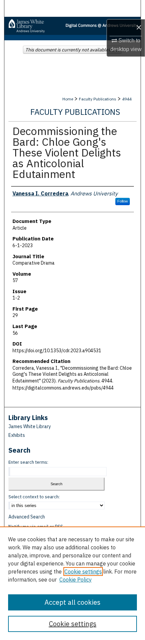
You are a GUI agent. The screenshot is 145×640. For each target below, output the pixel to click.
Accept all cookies (72, 602)
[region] (72, 583)
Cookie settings (83, 571)
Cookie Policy (75, 579)
